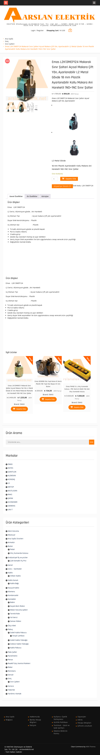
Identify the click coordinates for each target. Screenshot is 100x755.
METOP (11, 487)
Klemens (11, 591)
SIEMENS (11, 506)
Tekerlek (11, 690)
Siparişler (82, 716)
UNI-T (10, 509)
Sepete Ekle (70, 178)
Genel (10, 565)
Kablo (10, 572)
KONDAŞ (11, 479)
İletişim (33, 725)
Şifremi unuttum (85, 726)
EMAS (22, 404)
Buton (10, 546)
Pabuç (10, 629)
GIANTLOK (12, 472)
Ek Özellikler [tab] (32, 196)
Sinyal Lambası (18, 635)
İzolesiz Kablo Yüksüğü (19, 644)
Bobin (12, 602)
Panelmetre (12, 656)
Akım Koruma (13, 531)
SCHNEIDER (12, 502)
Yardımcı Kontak (14, 693)
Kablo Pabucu (15, 647)
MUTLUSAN (12, 490)
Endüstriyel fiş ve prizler (18, 557)
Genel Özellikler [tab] (16, 196)
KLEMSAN (12, 475)
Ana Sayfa (9, 39)
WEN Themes (90, 746)
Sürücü (11, 686)
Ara (91, 442)
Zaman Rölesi (15, 621)
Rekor (10, 667)
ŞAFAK (10, 498)
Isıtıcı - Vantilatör (15, 569)
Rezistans (12, 671)
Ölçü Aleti (12, 625)
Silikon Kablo (15, 576)
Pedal (12, 549)
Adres (80, 720)
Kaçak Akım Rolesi (17, 606)
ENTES (10, 468)
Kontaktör (12, 599)
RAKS (10, 494)
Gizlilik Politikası (61, 722)
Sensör (11, 675)
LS (9, 483)
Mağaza (9, 720)
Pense (10, 659)
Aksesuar (11, 535)
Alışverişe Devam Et (62, 186)
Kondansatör (13, 595)
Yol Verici (14, 617)
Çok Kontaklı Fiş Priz (18, 560)
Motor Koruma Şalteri (19, 610)
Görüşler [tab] (45, 196)
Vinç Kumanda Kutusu (19, 553)
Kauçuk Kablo (13, 588)
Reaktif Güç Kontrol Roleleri (19, 663)
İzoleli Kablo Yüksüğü (18, 640)
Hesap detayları (84, 723)
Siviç (7, 41)
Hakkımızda (35, 716)
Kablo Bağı (14, 583)
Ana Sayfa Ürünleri (15, 538)
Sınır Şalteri (10, 44)
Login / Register (37, 30)
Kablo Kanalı (13, 580)
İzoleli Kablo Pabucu (18, 632)
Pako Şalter (12, 652)
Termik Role (15, 613)
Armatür (11, 542)
